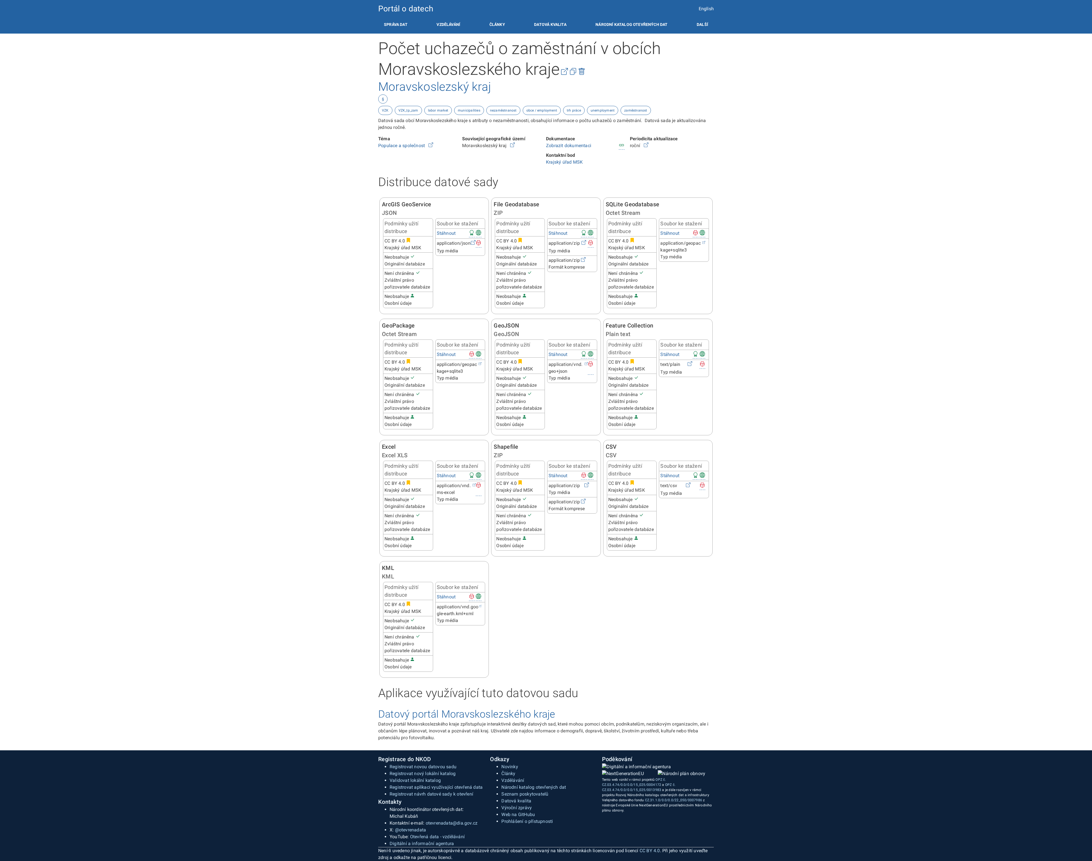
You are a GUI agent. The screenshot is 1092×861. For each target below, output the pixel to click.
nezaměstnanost (503, 110)
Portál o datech (405, 8)
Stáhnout (446, 233)
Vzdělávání (448, 24)
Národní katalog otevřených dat (533, 787)
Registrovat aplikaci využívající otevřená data (436, 787)
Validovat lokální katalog (415, 780)
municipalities (469, 110)
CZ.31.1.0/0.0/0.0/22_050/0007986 (673, 800)
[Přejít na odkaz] (431, 145)
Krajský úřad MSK (564, 162)
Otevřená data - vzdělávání (437, 836)
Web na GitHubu (518, 814)
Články (497, 24)
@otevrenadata (410, 830)
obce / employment (541, 110)
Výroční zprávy (516, 807)
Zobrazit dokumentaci (568, 145)
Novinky (509, 766)
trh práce (574, 110)
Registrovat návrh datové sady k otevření (431, 794)
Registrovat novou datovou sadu (423, 766)
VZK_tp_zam (408, 110)
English (706, 8)
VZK (385, 110)
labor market (438, 110)
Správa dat (396, 24)
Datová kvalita (550, 24)
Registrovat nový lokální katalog (423, 773)
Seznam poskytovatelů (524, 794)
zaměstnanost (635, 110)
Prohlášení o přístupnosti (527, 821)
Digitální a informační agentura (422, 843)
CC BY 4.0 (650, 850)
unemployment (603, 110)
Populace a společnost (402, 145)
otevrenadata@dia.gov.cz (452, 823)
